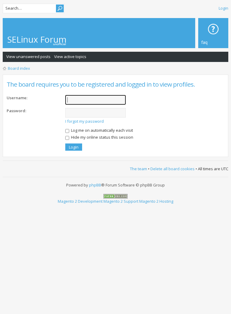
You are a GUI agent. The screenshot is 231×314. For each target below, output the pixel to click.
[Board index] (43, 40)
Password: (16, 110)
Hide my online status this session (101, 137)
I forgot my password (84, 121)
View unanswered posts (28, 56)
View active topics (70, 56)
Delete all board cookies (172, 168)
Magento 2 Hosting (156, 201)
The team (138, 168)
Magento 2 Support (120, 201)
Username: (17, 97)
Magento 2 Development (80, 201)
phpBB (95, 185)
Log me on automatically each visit (101, 130)
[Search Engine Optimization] (115, 196)
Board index (19, 68)
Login (223, 8)
